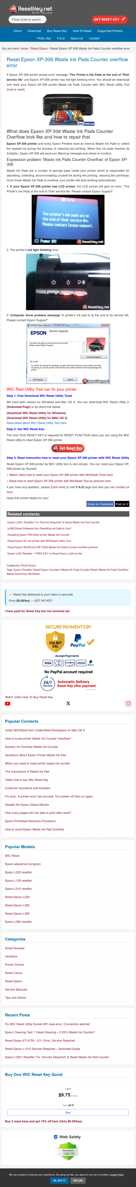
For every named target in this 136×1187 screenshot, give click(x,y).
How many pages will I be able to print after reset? (38, 812)
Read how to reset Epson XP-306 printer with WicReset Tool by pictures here (60, 481)
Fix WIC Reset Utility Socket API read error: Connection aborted (47, 1024)
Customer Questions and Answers (27, 788)
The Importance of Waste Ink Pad (27, 771)
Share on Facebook (100, 504)
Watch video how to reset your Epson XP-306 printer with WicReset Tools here (61, 474)
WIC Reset (12, 855)
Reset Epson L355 (17, 905)
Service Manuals (16, 989)
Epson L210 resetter (18, 888)
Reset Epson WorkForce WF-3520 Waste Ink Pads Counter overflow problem (52, 547)
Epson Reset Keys (68, 9)
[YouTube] (7, 703)
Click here (58, 487)
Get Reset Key (107, 19)
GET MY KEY (43, 600)
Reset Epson (28, 565)
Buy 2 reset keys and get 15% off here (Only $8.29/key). (44, 1121)
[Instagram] (128, 703)
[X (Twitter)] (68, 703)
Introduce (11, 956)
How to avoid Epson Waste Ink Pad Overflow (34, 829)
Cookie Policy (117, 1174)
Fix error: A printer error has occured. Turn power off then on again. (49, 796)
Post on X (122, 504)
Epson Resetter (23, 570)
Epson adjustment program (23, 864)
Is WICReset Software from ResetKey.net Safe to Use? (39, 528)
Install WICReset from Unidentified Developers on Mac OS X (45, 730)
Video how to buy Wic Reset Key (26, 779)
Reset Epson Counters (46, 570)
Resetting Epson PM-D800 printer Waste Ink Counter (38, 535)
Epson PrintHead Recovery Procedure (30, 821)
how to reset (16, 89)
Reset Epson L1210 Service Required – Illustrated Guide (42, 1048)
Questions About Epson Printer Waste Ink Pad (35, 755)
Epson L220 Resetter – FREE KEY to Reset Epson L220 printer (44, 553)
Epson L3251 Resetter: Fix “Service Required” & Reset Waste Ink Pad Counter (53, 522)
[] (36, 413)
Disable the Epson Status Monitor (27, 804)
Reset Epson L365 (17, 913)
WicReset (34, 574)
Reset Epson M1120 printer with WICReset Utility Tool (39, 541)
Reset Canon (13, 973)
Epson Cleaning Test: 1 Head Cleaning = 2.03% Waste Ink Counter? (50, 1032)
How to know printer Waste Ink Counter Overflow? (38, 738)
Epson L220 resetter (18, 872)
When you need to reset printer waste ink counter (37, 763)
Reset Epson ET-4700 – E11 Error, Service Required (40, 1040)
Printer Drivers (14, 964)
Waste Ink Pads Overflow (113, 570)
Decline (78, 1180)
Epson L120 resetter (18, 880)
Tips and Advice (15, 997)
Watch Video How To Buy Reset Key (29, 697)
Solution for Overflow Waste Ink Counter (31, 746)
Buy (68, 1112)
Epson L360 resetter (18, 921)
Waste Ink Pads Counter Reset (79, 570)
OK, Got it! (59, 1180)
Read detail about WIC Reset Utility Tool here (37, 423)
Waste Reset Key (17, 574)
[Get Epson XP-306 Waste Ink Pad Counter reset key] (68, 451)
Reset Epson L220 (17, 897)
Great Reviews (15, 948)
